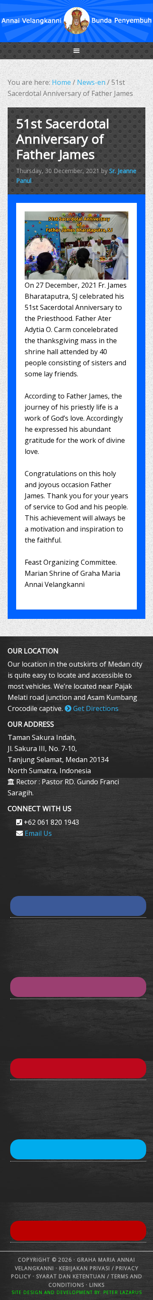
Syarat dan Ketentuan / (72, 1276)
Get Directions (95, 708)
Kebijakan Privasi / (87, 1268)
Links (96, 1284)
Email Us (38, 833)
